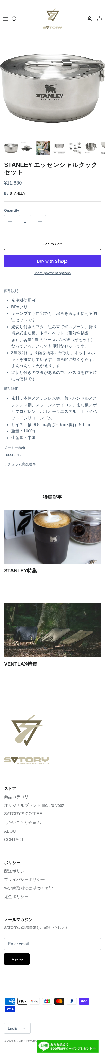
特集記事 (52, 497)
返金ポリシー (16, 896)
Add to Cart (52, 244)
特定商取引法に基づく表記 (28, 888)
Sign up (17, 959)
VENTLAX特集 (20, 664)
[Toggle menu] (5, 19)
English (14, 1028)
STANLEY (17, 193)
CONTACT (14, 839)
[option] (52, 84)
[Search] (16, 19)
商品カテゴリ (16, 797)
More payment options (52, 273)
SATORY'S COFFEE (23, 814)
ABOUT (11, 831)
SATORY (19, 1040)
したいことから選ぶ (22, 822)
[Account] (88, 19)
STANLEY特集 (20, 570)
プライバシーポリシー (24, 879)
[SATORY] (52, 18)
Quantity (11, 210)
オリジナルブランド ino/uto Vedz (34, 805)
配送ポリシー (16, 871)
